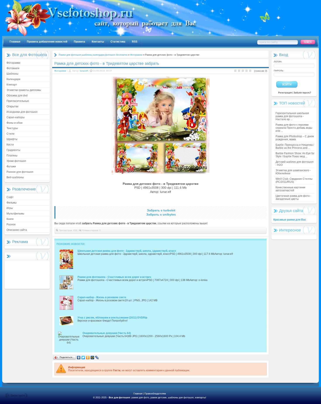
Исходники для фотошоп (22, 111)
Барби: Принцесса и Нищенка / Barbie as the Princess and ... (295, 146)
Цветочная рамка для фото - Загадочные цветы (293, 197)
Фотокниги (13, 68)
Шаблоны (12, 73)
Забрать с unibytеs (161, 214)
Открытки (12, 106)
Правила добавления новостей (47, 41)
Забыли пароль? (302, 92)
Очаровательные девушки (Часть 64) (107, 333)
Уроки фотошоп (16, 161)
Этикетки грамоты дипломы (24, 90)
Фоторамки (13, 62)
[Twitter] (83, 357)
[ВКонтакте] (78, 357)
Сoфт (10, 197)
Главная (15, 41)
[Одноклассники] (88, 357)
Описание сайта (17, 229)
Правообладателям (155, 393)
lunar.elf (84, 71)
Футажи (11, 166)
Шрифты (12, 139)
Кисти (10, 144)
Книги (10, 219)
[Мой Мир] (92, 357)
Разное (11, 224)
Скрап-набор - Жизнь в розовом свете (102, 297)
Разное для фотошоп (20, 171)
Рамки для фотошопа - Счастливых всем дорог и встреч (114, 277)
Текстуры (12, 128)
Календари (13, 79)
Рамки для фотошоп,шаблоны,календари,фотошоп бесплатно (93, 54)
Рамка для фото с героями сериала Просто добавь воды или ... (294, 127)
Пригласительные (18, 101)
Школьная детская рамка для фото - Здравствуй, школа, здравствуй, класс (127, 250)
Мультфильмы (15, 213)
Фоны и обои (14, 122)
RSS (134, 41)
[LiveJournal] (97, 357)
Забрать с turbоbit (161, 210)
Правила (79, 41)
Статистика (117, 41)
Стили (10, 133)
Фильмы (12, 202)
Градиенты (13, 150)
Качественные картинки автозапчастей (290, 189)
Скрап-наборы (16, 117)
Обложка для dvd (17, 95)
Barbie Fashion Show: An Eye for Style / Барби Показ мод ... (295, 155)
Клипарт (12, 84)
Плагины (12, 155)
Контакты (98, 41)
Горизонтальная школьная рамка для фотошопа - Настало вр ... (292, 116)
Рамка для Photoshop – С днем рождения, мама (295, 138)
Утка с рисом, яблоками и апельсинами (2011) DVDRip (112, 317)
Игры (10, 208)
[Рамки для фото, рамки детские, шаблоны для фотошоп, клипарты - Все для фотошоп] (146, 35)
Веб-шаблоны (15, 177)
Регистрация (285, 92)
